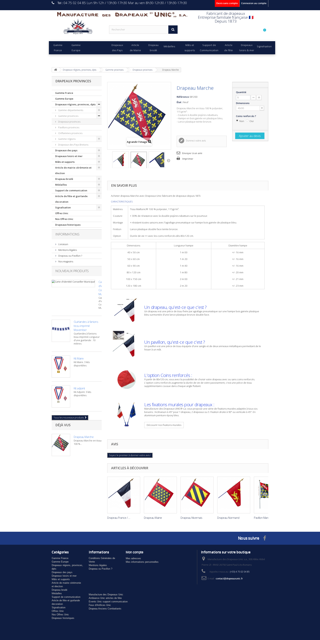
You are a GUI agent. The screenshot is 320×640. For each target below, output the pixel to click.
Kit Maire (79, 358)
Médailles (61, 184)
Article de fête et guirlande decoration (71, 198)
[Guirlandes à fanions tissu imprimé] (61, 331)
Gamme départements (70, 110)
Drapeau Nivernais (191, 517)
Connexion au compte (253, 3)
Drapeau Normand (228, 517)
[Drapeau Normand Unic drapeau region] (233, 495)
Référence (183, 96)
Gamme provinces (68, 116)
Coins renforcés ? (246, 116)
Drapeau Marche (84, 437)
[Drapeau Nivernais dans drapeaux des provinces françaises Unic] (197, 495)
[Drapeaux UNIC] (78, 28)
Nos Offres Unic (64, 219)
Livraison (63, 244)
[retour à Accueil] (55, 69)
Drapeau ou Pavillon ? (70, 255)
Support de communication (71, 190)
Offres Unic (61, 213)
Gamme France (64, 93)
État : (179, 102)
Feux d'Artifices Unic (100, 605)
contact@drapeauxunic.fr (229, 578)
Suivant (168, 160)
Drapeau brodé (64, 179)
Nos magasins (65, 261)
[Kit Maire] (61, 366)
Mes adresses (133, 558)
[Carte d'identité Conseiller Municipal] (73, 283)
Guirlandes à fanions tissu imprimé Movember (86, 326)
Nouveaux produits (72, 271)
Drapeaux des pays (66, 150)
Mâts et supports (65, 162)
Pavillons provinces (68, 127)
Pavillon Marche (263, 517)
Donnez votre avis (195, 140)
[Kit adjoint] (61, 396)
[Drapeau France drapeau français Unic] (123, 495)
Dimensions (243, 103)
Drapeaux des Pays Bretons (73, 144)
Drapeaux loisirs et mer (69, 156)
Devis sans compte (227, 3)
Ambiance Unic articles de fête (105, 598)
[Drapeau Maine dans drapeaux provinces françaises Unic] (160, 495)
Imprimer (187, 158)
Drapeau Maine (153, 517)
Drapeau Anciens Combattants (105, 608)
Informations (67, 234)
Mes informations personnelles (142, 561)
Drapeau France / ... (118, 517)
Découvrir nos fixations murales (164, 425)
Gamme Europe (64, 98)
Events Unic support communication (108, 601)
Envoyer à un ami (192, 153)
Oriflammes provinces (70, 133)
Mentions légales (67, 250)
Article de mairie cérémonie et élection (73, 170)
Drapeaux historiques (68, 224)
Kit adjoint (79, 388)
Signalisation (63, 207)
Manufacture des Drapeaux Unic (106, 594)
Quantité (241, 92)
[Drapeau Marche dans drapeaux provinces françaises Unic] (120, 162)
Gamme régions (67, 139)
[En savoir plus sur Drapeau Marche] (61, 445)
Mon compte (134, 552)
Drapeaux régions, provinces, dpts (75, 104)
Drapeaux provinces (69, 121)
